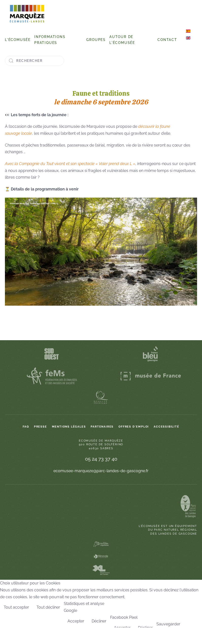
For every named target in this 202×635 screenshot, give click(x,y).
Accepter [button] (75, 621)
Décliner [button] (99, 621)
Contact (167, 40)
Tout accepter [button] (16, 607)
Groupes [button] (96, 40)
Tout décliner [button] (48, 607)
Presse (40, 426)
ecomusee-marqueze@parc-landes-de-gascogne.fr (101, 470)
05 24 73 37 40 (101, 459)
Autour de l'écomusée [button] (122, 40)
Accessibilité (166, 426)
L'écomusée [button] (18, 40)
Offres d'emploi (133, 426)
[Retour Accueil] (27, 13)
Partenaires (102, 426)
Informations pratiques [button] (50, 40)
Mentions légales (69, 426)
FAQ (26, 426)
